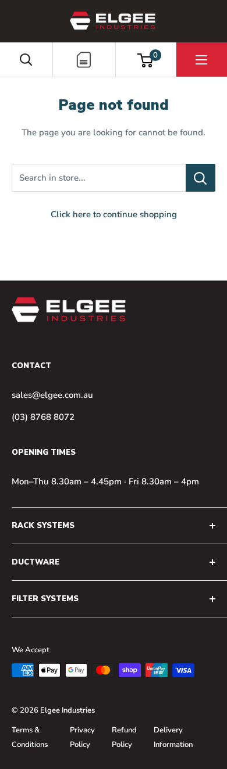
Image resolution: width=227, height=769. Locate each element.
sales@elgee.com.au (52, 395)
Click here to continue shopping (114, 214)
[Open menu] (201, 59)
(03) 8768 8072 (43, 417)
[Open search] (26, 59)
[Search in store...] (200, 178)
